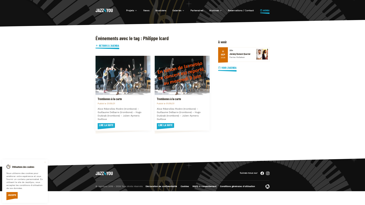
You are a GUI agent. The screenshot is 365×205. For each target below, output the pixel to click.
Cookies (185, 186)
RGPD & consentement (204, 186)
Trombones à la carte (110, 99)
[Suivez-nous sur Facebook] (262, 173)
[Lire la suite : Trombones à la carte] (123, 75)
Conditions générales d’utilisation (237, 186)
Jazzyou (104, 10)
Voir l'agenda (229, 67)
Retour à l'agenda (108, 45)
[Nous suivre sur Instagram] (267, 173)
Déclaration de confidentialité (161, 186)
